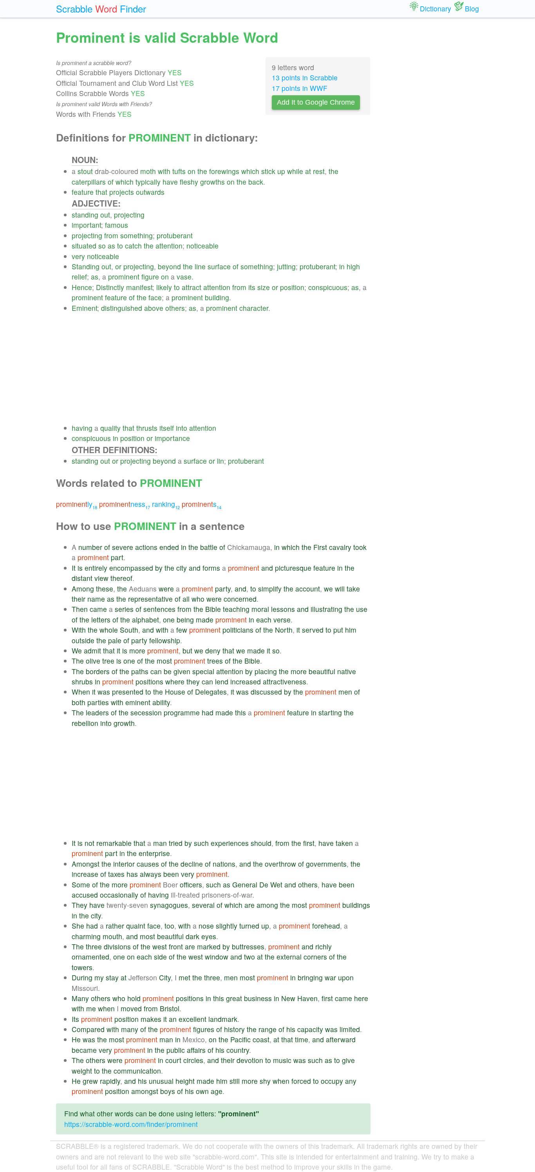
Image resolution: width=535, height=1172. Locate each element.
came (98, 609)
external (289, 957)
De (263, 884)
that (101, 192)
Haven (307, 998)
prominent (123, 276)
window (216, 957)
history (234, 1029)
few (181, 630)
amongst (144, 1091)
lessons (283, 609)
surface (219, 266)
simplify (270, 588)
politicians (237, 630)
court (173, 1060)
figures (203, 1029)
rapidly (110, 1081)
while (295, 171)
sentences (159, 609)
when (106, 1008)
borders (98, 671)
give (348, 1060)
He (76, 1039)
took (360, 547)
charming (86, 936)
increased (245, 681)
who (198, 599)
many (129, 1029)
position (292, 287)
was (104, 692)
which (250, 171)
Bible (213, 609)
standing (85, 215)
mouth (112, 936)
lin (220, 461)
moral (260, 609)
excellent (192, 1019)
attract (191, 287)
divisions (117, 946)
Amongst (85, 864)
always (150, 874)
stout (85, 171)
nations (224, 864)
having (82, 428)
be (168, 671)
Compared (88, 1029)
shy (265, 1081)
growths (212, 182)
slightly (226, 926)
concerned (240, 599)
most (164, 661)
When (81, 692)
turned (249, 926)
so (102, 245)
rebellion (85, 723)
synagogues (169, 905)
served (313, 630)
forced (301, 1081)
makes (151, 1019)
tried (176, 843)
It (74, 568)
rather (115, 926)
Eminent (84, 308)
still (235, 1081)
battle (208, 547)
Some (81, 884)
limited (350, 1029)
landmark (222, 1019)
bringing (310, 977)
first (308, 843)
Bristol (169, 1008)
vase (184, 276)
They (79, 905)
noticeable (202, 245)
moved (131, 1008)
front (176, 946)
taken (344, 843)
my (99, 977)
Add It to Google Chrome (316, 102)
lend (221, 681)
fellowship (164, 640)
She (78, 926)
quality (110, 428)
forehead (326, 926)
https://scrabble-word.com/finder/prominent (131, 1124)
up (281, 171)
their (78, 599)
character (253, 308)
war (330, 977)
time (301, 1039)
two (249, 957)
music (282, 1060)
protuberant (175, 235)
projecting (129, 215)
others (175, 308)
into (181, 428)
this (240, 712)
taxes (116, 874)
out (105, 215)
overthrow (280, 864)
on (191, 171)
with (164, 171)
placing (266, 671)
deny (213, 650)
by (159, 568)
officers (191, 884)
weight (82, 1071)
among (267, 905)
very (78, 256)
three (94, 946)
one (169, 619)
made (204, 619)
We (77, 650)
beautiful (322, 671)
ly (76, 504)
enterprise (154, 853)
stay (112, 977)
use (361, 609)
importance (172, 438)
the (202, 171)
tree (108, 661)
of (111, 182)
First (320, 547)
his (290, 1029)
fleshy (189, 182)
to (120, 245)
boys (167, 1091)
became (84, 1050)
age (216, 1091)
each (263, 619)
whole (108, 630)
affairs (196, 1050)
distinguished (121, 308)
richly (323, 946)
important (86, 225)
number (90, 547)
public (175, 1050)
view (101, 578)
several (203, 905)
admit (92, 650)
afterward (341, 1039)
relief (79, 276)
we (328, 588)
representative (150, 599)
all (186, 599)
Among (83, 588)
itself (166, 428)
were (166, 588)
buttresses (248, 946)
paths (139, 671)
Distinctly (110, 287)
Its (75, 1019)
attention (169, 245)
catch (133, 245)
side (160, 957)
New (288, 998)
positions (149, 681)
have (170, 182)
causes (148, 864)
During (82, 977)
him (350, 630)
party (223, 588)
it (298, 630)
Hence (82, 287)
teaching (236, 609)
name (96, 599)
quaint (135, 926)
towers (82, 967)
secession (146, 712)
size (263, 287)
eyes (208, 936)
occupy (332, 1081)
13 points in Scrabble (305, 77)
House (175, 692)
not (89, 843)
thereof (121, 578)
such (201, 843)
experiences (230, 843)
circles (193, 1060)
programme (182, 712)
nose (206, 926)
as (111, 245)
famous (116, 225)
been (171, 874)
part (117, 557)
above (153, 308)
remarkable (114, 843)
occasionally (119, 895)
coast (261, 1039)
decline (192, 864)
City (165, 977)
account (307, 588)
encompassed (131, 568)
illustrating (326, 609)
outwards (150, 192)
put (338, 630)
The (78, 661)
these (104, 588)
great (234, 998)
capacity (310, 1029)
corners (315, 957)
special (203, 671)
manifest (139, 287)
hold (134, 998)
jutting (286, 266)
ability (161, 702)
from (111, 235)
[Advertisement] (221, 368)
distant (82, 578)
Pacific (240, 1039)
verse (282, 619)
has (132, 874)
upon (346, 977)
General (244, 884)
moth (148, 171)
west (159, 946)
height (185, 1081)
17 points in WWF (299, 88)
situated (84, 245)
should (261, 843)
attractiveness (284, 681)
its (251, 287)
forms (211, 568)
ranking (166, 504)
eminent (137, 702)
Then (80, 609)
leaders (97, 712)
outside (83, 640)
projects (121, 192)
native (346, 671)
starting (330, 712)
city (181, 568)
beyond (169, 266)
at (308, 171)
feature (83, 192)
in (342, 266)
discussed (266, 692)
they (193, 681)
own (202, 1091)
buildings (356, 905)
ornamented (90, 957)
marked (209, 946)
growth (124, 723)
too (169, 926)
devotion (250, 1060)
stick (268, 171)
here (361, 998)
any (350, 1081)
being (185, 619)
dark (192, 936)
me (91, 1008)
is (80, 568)
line (200, 266)
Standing (85, 266)
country (237, 1050)
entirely (96, 568)
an (173, 1019)
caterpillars (89, 182)
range (267, 1029)
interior (124, 864)
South (129, 630)
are (249, 905)
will (340, 588)
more (137, 650)
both (78, 702)
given (182, 671)
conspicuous (327, 287)
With (79, 630)
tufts (179, 171)
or (118, 266)
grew (90, 1081)
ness (124, 504)
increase (85, 874)
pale (114, 640)
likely (164, 287)
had (207, 712)
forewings (224, 171)
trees (215, 661)
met (184, 977)
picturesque (293, 568)
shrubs (82, 681)
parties (98, 702)
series (124, 609)
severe (122, 547)
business (258, 998)
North (284, 630)
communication (137, 1071)
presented (127, 692)
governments (326, 864)
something (136, 235)
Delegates (211, 692)
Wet (276, 884)
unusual (161, 1081)
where (174, 681)
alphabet (145, 619)
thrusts (146, 428)
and (195, 568)
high (353, 266)
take (353, 588)
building (217, 297)
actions (146, 547)
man (160, 843)
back (255, 182)
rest (319, 171)
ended (169, 547)
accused (85, 895)
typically (148, 182)
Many (80, 998)
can (156, 671)
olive (93, 661)
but (187, 650)
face (155, 297)
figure (150, 276)
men (345, 692)
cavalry (340, 547)
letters (100, 619)
